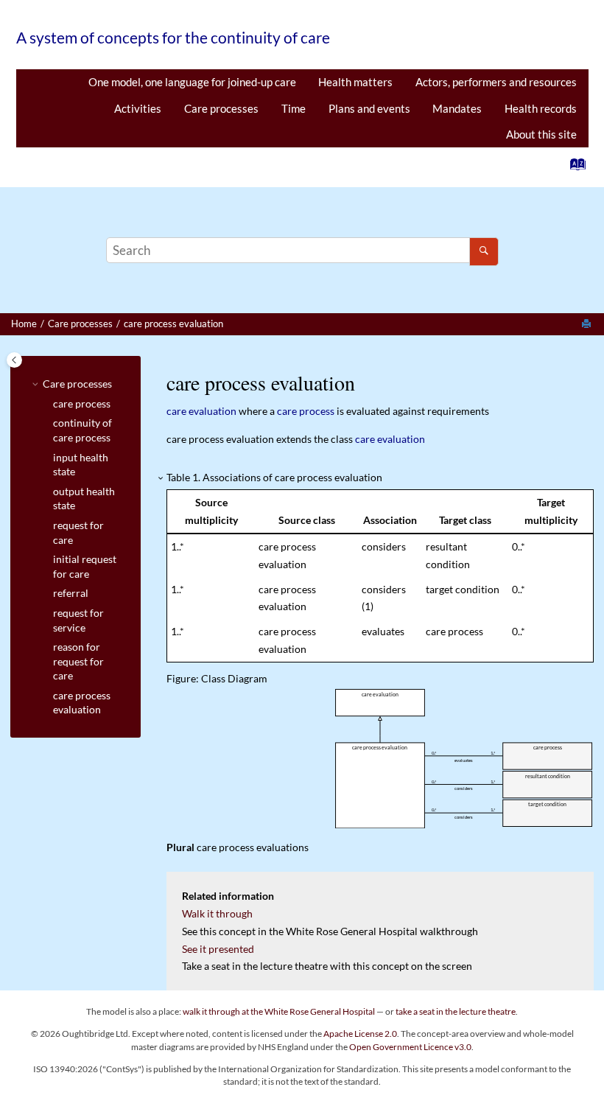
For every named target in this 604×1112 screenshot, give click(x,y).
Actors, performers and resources (496, 81)
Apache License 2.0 (360, 1033)
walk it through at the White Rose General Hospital (279, 1011)
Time (293, 108)
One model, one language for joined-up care (192, 81)
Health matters (355, 81)
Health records (541, 108)
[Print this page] (588, 324)
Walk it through (217, 913)
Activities (137, 108)
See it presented (218, 949)
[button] (37, 384)
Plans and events (369, 108)
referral (70, 593)
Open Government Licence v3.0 (410, 1046)
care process (81, 403)
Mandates (457, 108)
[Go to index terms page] (573, 167)
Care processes (221, 108)
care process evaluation (173, 323)
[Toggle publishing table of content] (14, 360)
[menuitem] (192, 82)
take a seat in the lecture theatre (456, 1011)
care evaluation (201, 411)
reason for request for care (78, 661)
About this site (541, 134)
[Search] (483, 251)
